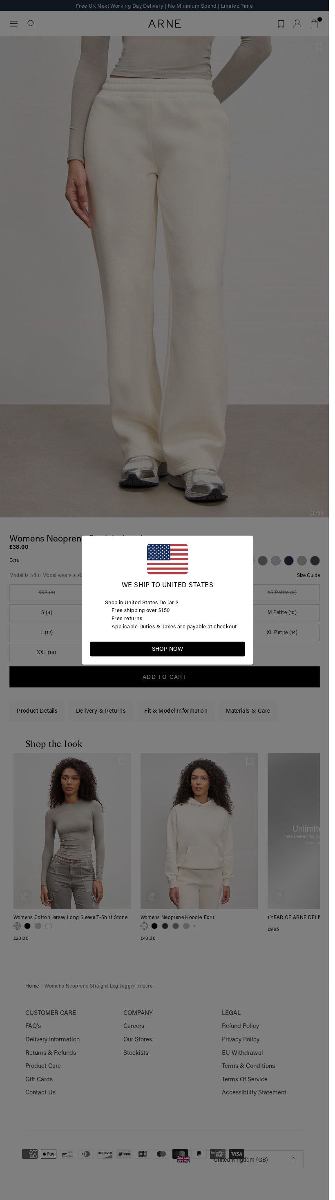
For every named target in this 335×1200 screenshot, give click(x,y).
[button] (238, 648)
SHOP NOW (167, 648)
